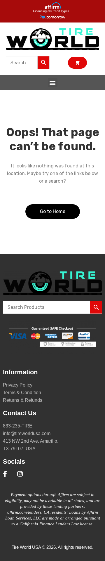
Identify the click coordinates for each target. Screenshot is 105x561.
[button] (52, 82)
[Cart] (77, 63)
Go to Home (52, 211)
